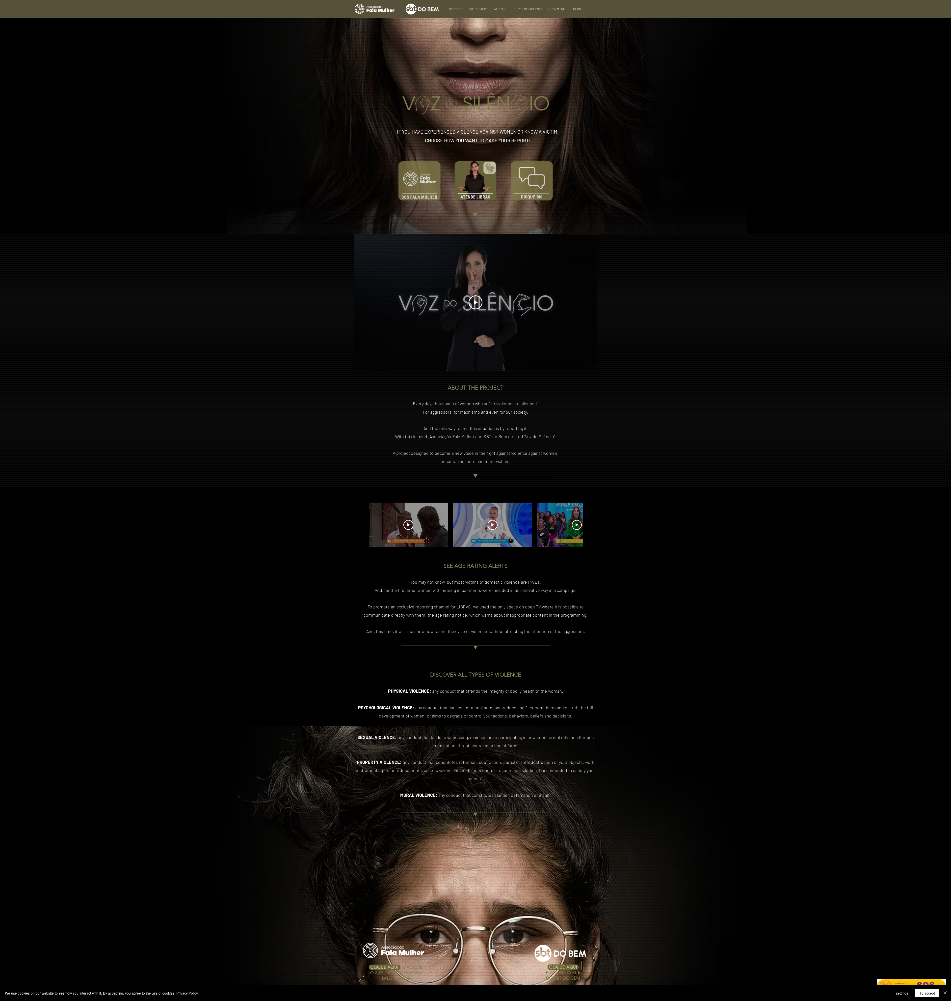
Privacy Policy (187, 993)
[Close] (945, 993)
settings (902, 993)
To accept (927, 993)
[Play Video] (475, 302)
